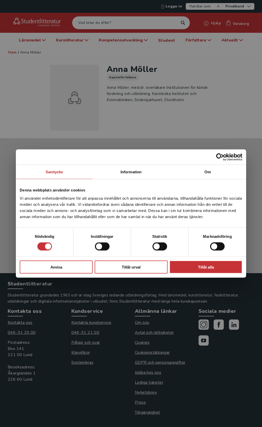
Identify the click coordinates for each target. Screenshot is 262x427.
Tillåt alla (206, 267)
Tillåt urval (131, 267)
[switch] (102, 246)
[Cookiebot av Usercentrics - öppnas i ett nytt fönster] (220, 157)
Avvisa (56, 267)
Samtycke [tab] (54, 172)
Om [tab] (207, 172)
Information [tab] (131, 172)
